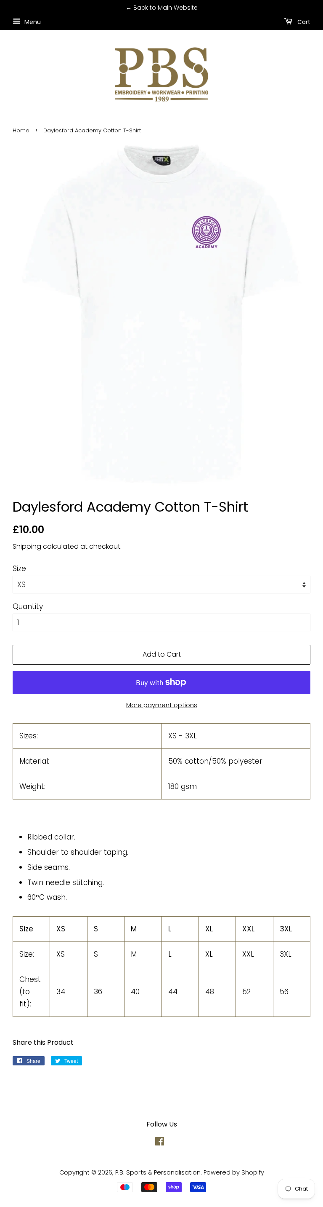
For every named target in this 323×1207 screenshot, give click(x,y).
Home (21, 130)
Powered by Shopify (234, 1172)
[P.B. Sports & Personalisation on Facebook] (159, 1143)
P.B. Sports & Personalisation (158, 1172)
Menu (32, 21)
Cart (303, 21)
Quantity (28, 606)
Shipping (27, 546)
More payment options (161, 704)
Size (19, 568)
